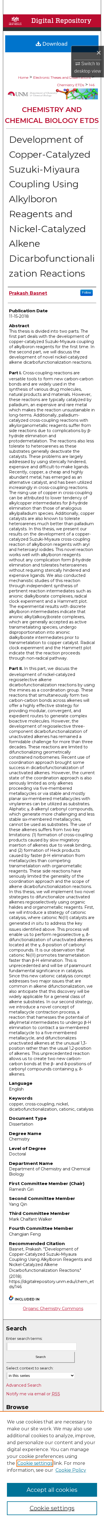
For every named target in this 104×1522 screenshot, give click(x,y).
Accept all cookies (52, 1489)
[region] (52, 1466)
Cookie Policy (70, 1470)
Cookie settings (34, 1463)
